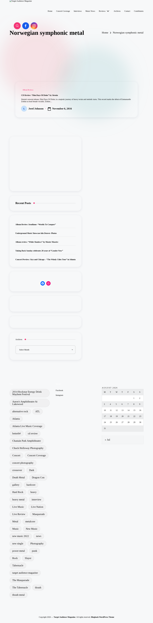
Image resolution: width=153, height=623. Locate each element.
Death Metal (18, 477)
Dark (31, 470)
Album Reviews (28, 90)
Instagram (59, 395)
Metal (15, 521)
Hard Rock (17, 492)
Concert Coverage (36, 455)
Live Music (18, 506)
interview (36, 499)
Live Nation (37, 506)
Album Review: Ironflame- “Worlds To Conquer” (35, 224)
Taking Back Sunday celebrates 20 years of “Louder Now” (39, 251)
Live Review (18, 514)
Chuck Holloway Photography (28, 448)
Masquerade (38, 514)
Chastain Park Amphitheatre (26, 440)
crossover (17, 470)
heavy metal (18, 499)
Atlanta (16, 418)
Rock (15, 558)
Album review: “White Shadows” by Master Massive (36, 242)
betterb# (16, 433)
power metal (18, 550)
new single (17, 543)
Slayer (28, 558)
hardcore (31, 484)
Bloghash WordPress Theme (102, 617)
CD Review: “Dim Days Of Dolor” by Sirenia (39, 95)
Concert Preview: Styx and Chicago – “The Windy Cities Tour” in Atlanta (45, 259)
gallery (15, 484)
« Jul (107, 439)
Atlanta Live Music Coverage (27, 426)
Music (15, 528)
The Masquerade (20, 580)
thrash (38, 587)
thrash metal (18, 594)
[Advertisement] (76, 54)
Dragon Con (38, 477)
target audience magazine (25, 572)
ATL (37, 411)
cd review (33, 433)
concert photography (22, 462)
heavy (33, 492)
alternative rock (20, 411)
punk (34, 550)
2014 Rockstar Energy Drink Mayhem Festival (27, 393)
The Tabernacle (20, 587)
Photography (37, 543)
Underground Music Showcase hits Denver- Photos (36, 233)
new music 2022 (20, 536)
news (38, 536)
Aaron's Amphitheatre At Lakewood (24, 402)
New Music (31, 528)
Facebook (59, 390)
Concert (16, 455)
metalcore (30, 521)
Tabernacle (17, 565)
